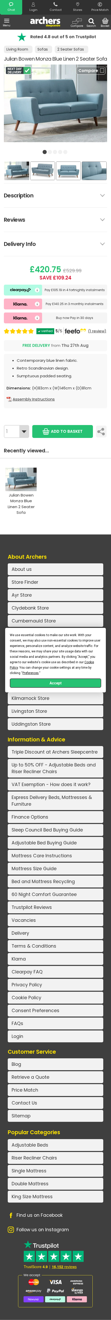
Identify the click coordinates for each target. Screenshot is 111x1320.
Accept (56, 683)
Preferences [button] (30, 673)
